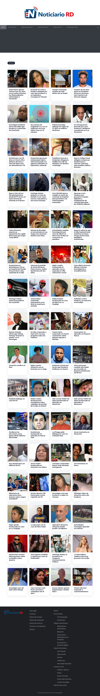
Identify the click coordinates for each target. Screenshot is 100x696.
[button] (98, 27)
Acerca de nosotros (35, 623)
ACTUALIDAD (12, 27)
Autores (32, 629)
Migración (60, 632)
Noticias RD (61, 620)
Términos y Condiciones (37, 626)
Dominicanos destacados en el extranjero (62, 637)
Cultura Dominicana (43, 27)
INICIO (3, 27)
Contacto (32, 614)
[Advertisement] (50, 42)
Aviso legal (32, 611)
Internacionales (62, 617)
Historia (59, 657)
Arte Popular (61, 651)
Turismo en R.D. (57, 27)
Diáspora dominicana (26, 27)
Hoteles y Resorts (63, 670)
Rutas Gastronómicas (64, 679)
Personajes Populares (64, 663)
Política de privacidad (36, 620)
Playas (59, 673)
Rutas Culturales (62, 676)
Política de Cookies (35, 617)
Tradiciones (61, 660)
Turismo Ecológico (63, 682)
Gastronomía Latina (72, 27)
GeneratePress (58, 692)
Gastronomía (61, 654)
